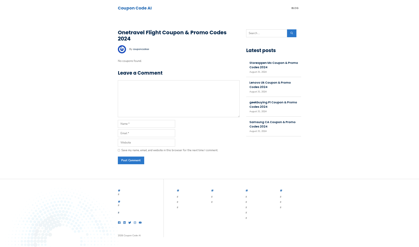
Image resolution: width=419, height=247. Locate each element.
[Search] (291, 33)
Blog (295, 8)
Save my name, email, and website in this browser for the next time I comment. (169, 150)
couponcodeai (141, 49)
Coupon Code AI (135, 8)
